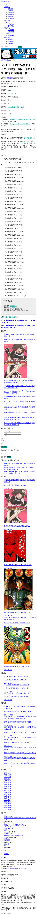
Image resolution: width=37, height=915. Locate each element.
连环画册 (7, 20)
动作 (22, 107)
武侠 (18, 107)
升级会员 (32, 138)
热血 (13, 107)
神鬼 (7, 803)
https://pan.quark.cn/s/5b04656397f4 (20, 124)
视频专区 (7, 28)
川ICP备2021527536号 (21, 868)
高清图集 (7, 33)
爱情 (7, 773)
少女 (7, 777)
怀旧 (7, 784)
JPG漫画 (10, 10)
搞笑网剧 (11, 32)
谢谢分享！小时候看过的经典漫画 (15, 825)
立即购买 (26, 138)
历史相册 (11, 35)
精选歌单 (11, 24)
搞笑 (7, 792)
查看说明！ (13, 307)
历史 (7, 798)
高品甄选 (11, 16)
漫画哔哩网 (13, 868)
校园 (7, 779)
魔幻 (7, 794)
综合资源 (7, 37)
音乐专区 (7, 22)
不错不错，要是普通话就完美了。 (15, 835)
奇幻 (7, 809)
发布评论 (3, 446)
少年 (7, 780)
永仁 (9, 93)
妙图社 (6, 854)
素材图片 (11, 39)
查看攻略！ (13, 306)
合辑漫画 (11, 18)
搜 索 (19, 47)
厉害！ (6, 830)
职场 (7, 802)
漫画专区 (7, 7)
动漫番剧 (11, 30)
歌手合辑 (11, 26)
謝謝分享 (7, 840)
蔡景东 (14, 93)
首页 (5, 5)
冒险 (7, 775)
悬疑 (7, 796)
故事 (23, 143)
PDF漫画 (10, 9)
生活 (7, 800)
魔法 (7, 807)
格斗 (9, 107)
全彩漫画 (11, 14)
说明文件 (11, 43)
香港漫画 (11, 12)
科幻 (7, 790)
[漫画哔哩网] (5, 1)
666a (5, 845)
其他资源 (11, 41)
